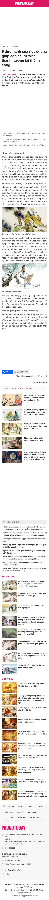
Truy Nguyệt (42, 383)
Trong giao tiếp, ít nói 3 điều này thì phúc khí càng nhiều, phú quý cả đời (32, 642)
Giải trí (19, 812)
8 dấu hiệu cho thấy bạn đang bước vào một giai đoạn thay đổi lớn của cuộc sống (24, 569)
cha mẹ (20, 388)
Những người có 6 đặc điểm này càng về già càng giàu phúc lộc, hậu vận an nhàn (24, 546)
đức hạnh (28, 388)
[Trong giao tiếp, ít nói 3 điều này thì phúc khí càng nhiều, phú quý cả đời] (9, 645)
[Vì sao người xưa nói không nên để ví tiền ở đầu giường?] (9, 723)
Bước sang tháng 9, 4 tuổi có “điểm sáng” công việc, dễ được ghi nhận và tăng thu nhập (32, 746)
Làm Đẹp (40, 807)
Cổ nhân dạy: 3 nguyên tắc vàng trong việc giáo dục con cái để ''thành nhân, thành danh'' (31, 583)
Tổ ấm (20, 807)
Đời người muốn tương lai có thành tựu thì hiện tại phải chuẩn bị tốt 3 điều (32, 655)
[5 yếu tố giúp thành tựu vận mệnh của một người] (9, 609)
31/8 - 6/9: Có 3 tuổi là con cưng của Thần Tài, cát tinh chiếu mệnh (32, 757)
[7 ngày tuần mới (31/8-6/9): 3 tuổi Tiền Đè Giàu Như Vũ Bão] (9, 687)
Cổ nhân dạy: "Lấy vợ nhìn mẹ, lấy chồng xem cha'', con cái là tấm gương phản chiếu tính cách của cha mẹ (32, 620)
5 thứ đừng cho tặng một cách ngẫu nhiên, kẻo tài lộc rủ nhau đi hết (34, 397)
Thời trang (31, 812)
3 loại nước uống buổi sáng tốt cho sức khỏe (33, 439)
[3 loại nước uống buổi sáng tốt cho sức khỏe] (12, 443)
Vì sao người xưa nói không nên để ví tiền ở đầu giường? (32, 721)
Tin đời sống (35, 817)
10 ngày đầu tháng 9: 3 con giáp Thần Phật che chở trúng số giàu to (32, 780)
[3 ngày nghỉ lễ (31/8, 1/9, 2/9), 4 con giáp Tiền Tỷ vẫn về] (9, 711)
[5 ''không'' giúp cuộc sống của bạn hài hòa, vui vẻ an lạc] (9, 597)
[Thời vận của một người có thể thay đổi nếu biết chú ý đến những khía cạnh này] (12, 415)
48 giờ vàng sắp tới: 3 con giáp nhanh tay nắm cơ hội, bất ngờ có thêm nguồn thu (31, 769)
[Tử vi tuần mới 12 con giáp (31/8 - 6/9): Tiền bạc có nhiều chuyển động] (9, 735)
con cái (13, 388)
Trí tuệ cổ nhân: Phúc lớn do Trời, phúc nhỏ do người (31, 666)
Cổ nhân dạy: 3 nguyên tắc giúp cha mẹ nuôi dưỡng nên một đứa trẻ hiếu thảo (24, 140)
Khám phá (22, 817)
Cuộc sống (14, 46)
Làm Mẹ (29, 807)
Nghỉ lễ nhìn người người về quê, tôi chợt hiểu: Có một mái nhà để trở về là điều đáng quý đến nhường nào (25, 534)
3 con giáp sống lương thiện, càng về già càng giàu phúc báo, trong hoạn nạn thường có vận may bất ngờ (31, 699)
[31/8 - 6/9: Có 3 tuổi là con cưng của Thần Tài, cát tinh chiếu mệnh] (9, 759)
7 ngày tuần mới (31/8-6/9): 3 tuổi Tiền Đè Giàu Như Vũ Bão (31, 685)
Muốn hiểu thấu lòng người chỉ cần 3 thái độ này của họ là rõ (24, 146)
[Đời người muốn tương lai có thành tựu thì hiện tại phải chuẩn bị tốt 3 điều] (9, 657)
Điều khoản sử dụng (17, 896)
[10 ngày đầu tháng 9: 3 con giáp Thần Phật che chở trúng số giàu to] (9, 783)
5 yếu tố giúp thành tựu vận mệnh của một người (31, 606)
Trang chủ (5, 46)
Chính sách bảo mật (31, 896)
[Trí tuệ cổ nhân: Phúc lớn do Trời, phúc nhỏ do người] (9, 669)
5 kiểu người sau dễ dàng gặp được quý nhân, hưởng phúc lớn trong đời (25, 134)
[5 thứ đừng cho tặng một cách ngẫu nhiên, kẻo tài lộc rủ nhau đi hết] (12, 400)
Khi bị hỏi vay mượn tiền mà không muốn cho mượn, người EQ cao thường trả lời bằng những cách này (24, 528)
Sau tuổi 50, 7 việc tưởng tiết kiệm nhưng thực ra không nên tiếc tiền (22, 563)
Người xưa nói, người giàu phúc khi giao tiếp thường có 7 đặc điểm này (24, 552)
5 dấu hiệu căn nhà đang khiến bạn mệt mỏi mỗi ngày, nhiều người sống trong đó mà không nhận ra (24, 558)
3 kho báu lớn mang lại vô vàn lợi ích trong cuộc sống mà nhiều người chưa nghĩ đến (31, 631)
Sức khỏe (9, 812)
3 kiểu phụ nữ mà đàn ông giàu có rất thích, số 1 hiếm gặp (24, 540)
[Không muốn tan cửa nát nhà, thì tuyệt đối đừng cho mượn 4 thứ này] (12, 429)
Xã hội (11, 807)
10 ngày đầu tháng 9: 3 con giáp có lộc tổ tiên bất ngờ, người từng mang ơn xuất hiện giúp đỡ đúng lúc (32, 793)
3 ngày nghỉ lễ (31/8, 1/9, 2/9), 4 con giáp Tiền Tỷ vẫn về (32, 709)
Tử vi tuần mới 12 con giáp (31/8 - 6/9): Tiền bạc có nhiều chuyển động (32, 733)
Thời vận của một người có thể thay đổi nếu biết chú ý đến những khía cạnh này (35, 412)
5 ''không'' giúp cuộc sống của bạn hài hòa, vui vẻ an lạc (32, 594)
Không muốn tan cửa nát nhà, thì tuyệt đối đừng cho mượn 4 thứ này (35, 426)
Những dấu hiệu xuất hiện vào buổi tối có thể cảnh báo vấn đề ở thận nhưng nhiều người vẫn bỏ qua (35, 455)
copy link (44, 376)
